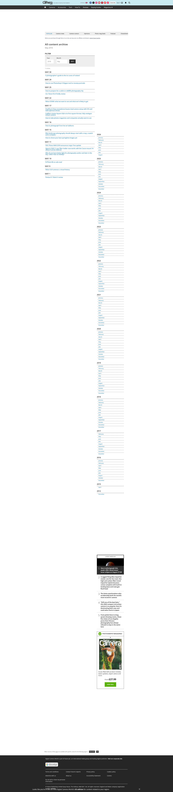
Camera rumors (74, 33)
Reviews (85, 7)
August (100, 155)
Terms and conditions (52, 772)
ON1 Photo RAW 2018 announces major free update (63, 145)
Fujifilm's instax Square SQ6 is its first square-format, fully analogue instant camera (68, 114)
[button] (129, 3)
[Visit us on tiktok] (108, 3)
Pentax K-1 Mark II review (54, 177)
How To (77, 7)
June (99, 150)
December (101, 189)
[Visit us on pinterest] (102, 3)
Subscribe (112, 2)
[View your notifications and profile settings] (125, 2)
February (101, 140)
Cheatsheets (124, 33)
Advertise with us (50, 776)
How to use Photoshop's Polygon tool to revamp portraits (65, 83)
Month (59, 58)
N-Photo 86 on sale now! (53, 162)
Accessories (62, 7)
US (97, 751)
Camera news (60, 33)
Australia (92, 751)
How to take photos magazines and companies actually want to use (68, 118)
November (101, 186)
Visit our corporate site (115, 759)
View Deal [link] (110, 684)
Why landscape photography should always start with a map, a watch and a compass (69, 134)
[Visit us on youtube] (99, 3)
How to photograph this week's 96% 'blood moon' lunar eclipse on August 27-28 (111, 570)
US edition (79, 789)
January (100, 137)
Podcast (113, 33)
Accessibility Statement (93, 776)
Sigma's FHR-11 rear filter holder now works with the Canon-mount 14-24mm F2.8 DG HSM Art (69, 149)
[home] (45, 7)
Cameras (52, 7)
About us (68, 776)
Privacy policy (90, 772)
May (99, 147)
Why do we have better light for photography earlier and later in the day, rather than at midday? (68, 153)
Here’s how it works (95, 38)
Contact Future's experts (73, 772)
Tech (70, 7)
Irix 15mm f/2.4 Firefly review (55, 94)
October (100, 184)
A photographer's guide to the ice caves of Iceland (62, 75)
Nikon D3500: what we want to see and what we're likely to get (66, 101)
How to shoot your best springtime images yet (61, 138)
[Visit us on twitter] (93, 3)
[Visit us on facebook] (90, 3)
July (99, 152)
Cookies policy (111, 772)
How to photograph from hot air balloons (59, 126)
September (101, 181)
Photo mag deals (100, 33)
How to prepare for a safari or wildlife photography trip (64, 91)
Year (48, 58)
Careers (109, 776)
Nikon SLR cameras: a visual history (57, 170)
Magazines (107, 7)
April (99, 145)
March (100, 142)
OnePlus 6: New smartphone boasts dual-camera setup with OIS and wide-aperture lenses (68, 109)
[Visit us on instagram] (96, 3)
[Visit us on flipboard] (105, 3)
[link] (112, 634)
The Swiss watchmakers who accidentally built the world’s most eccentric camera (111, 595)
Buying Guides (96, 7)
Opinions (87, 33)
